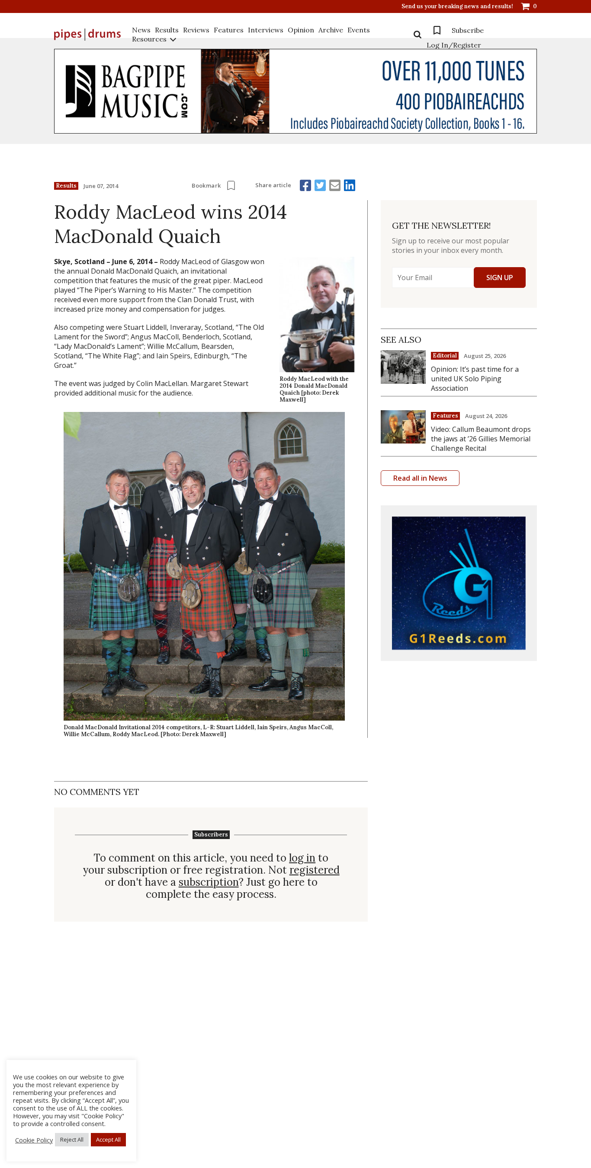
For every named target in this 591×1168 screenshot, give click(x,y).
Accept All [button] (108, 1139)
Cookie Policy (34, 1140)
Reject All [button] (72, 1139)
